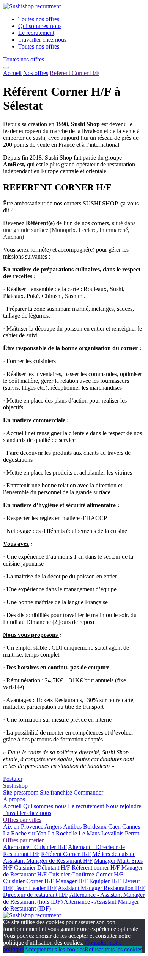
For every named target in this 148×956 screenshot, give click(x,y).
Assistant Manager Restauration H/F (101, 888)
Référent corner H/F (96, 867)
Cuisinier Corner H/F (28, 881)
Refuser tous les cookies (113, 949)
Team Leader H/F (35, 888)
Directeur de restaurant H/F (35, 895)
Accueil (12, 73)
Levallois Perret (120, 833)
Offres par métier (23, 840)
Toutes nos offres (38, 19)
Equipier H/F (105, 881)
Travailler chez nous (42, 39)
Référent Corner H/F (74, 73)
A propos (14, 799)
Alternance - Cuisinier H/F (35, 847)
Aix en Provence (23, 826)
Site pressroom (20, 792)
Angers (53, 826)
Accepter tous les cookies (54, 949)
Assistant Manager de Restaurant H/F (48, 860)
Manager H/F (71, 881)
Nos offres (35, 73)
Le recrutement (36, 33)
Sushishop (15, 785)
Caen (114, 826)
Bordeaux (95, 826)
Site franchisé (56, 792)
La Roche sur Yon (24, 833)
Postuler (12, 779)
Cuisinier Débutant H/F (42, 867)
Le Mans (89, 833)
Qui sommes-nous (39, 26)
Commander (88, 792)
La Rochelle (62, 833)
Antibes (72, 826)
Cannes (131, 826)
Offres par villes (22, 820)
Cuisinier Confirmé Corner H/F (85, 874)
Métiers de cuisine (113, 854)
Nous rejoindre (123, 806)
